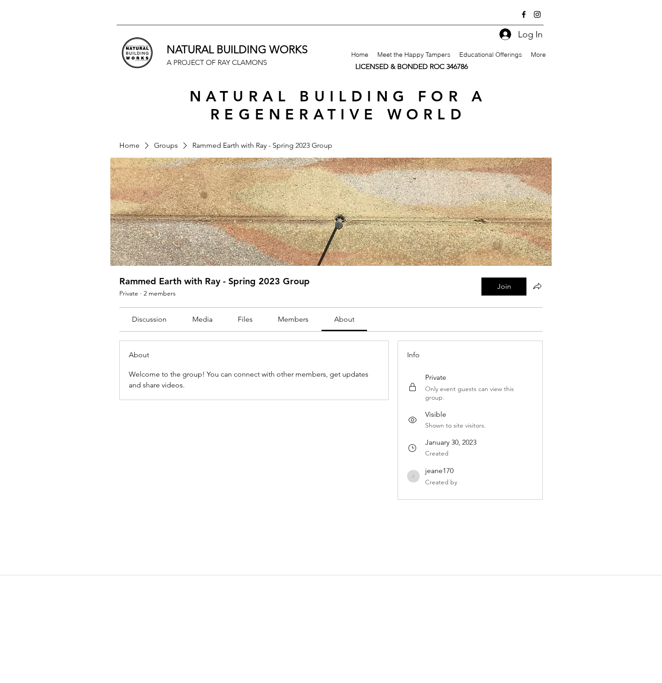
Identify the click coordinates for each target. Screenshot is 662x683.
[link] (149, 319)
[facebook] (523, 14)
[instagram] (537, 14)
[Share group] (537, 286)
